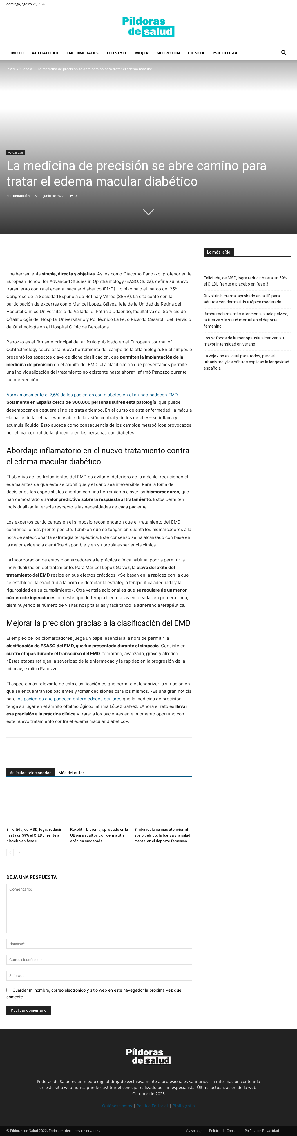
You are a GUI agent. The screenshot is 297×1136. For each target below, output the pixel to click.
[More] (66, 253)
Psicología (225, 53)
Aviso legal (195, 1130)
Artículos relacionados (31, 772)
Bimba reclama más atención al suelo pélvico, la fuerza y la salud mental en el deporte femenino (162, 835)
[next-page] (19, 852)
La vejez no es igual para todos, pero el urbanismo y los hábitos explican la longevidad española (246, 362)
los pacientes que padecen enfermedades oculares (69, 698)
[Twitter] (25, 253)
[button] (284, 53)
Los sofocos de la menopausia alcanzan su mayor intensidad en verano (244, 341)
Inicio (17, 53)
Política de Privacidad (262, 1130)
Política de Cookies (224, 1130)
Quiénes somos (117, 1105)
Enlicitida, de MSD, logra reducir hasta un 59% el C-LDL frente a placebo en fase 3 (33, 835)
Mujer (141, 53)
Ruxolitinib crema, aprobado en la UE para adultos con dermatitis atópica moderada (99, 835)
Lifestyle (117, 53)
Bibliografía (184, 1105)
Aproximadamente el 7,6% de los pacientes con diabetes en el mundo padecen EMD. (92, 394)
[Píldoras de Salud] (148, 27)
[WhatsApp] (39, 253)
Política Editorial (152, 1105)
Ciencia (196, 53)
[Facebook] (12, 253)
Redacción (21, 195)
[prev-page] (10, 852)
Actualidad (45, 53)
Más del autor (71, 772)
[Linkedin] (52, 253)
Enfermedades (82, 53)
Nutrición (168, 53)
